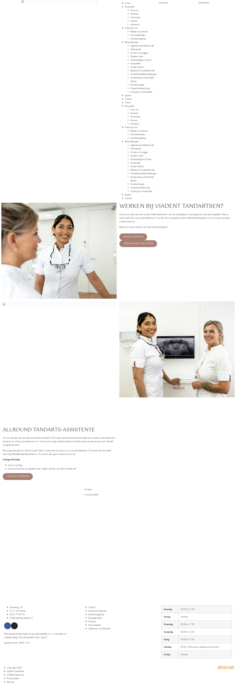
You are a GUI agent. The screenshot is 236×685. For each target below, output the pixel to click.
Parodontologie (137, 84)
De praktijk (129, 6)
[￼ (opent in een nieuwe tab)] (226, 668)
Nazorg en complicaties (141, 91)
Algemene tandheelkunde (142, 45)
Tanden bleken (137, 66)
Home (128, 3)
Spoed (128, 95)
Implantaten (135, 63)
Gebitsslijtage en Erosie (140, 59)
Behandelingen (132, 42)
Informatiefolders (137, 35)
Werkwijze (135, 17)
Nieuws (133, 20)
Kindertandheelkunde (140, 88)
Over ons (134, 10)
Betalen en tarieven (139, 31)
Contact (128, 98)
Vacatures (134, 24)
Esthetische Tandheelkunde (142, 70)
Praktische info (131, 27)
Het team (134, 13)
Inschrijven (163, 2)
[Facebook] (7, 625)
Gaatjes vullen (136, 56)
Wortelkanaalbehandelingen (143, 74)
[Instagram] (14, 625)
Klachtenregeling (138, 38)
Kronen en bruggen (139, 52)
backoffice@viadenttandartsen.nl (22, 454)
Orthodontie (135, 49)
